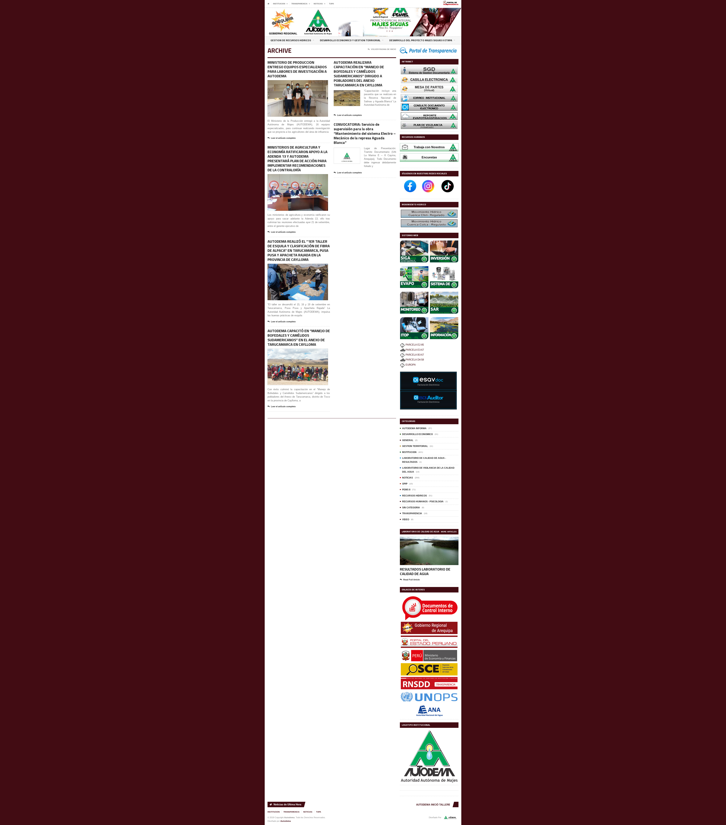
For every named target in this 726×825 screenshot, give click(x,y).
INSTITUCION (409, 452)
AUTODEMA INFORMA (414, 428)
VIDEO (405, 519)
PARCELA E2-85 (414, 344)
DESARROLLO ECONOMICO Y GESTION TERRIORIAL (350, 40)
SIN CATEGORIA (411, 507)
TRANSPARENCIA (412, 513)
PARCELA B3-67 (414, 354)
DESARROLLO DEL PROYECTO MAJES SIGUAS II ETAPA (420, 40)
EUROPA (410, 364)
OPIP (404, 483)
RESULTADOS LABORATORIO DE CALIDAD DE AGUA (425, 571)
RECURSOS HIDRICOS (414, 495)
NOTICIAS (407, 477)
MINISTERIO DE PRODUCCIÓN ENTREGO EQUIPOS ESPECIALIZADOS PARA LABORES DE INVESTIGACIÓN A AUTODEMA (297, 69)
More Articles (449, 532)
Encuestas (429, 157)
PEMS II (406, 489)
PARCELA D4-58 (415, 359)
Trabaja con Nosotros (429, 147)
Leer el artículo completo (283, 138)
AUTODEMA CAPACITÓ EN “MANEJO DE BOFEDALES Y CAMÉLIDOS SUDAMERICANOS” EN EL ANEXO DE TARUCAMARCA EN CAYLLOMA (299, 337)
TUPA (331, 4)
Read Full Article (411, 579)
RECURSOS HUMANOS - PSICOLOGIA (423, 501)
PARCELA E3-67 (415, 349)
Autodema (285, 821)
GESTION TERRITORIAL (415, 446)
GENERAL (407, 440)
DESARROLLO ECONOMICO (417, 434)
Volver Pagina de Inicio (383, 49)
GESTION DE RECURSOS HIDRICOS (291, 40)
